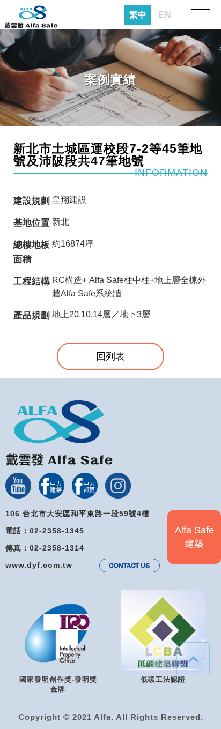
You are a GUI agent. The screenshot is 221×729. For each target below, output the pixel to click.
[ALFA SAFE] (31, 17)
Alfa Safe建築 (194, 537)
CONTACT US (129, 565)
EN (165, 15)
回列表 (110, 356)
